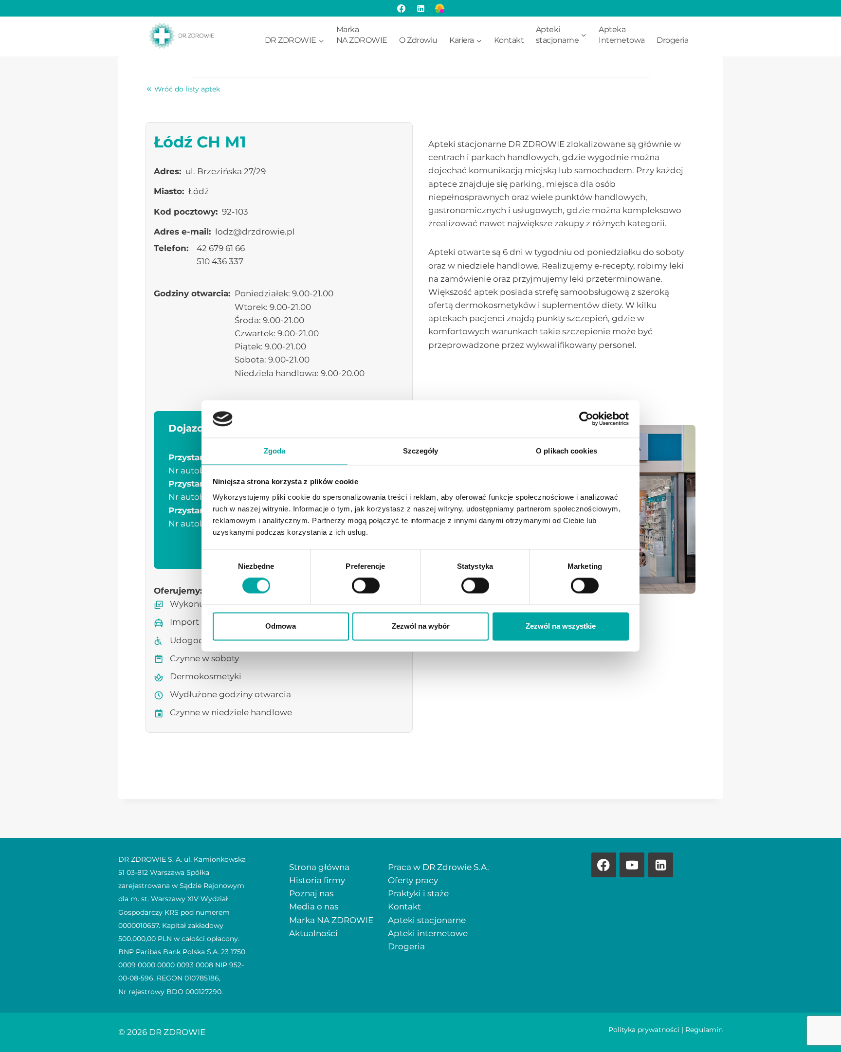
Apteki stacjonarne (427, 920)
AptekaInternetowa (622, 34)
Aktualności (313, 933)
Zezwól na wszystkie (561, 626)
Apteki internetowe (428, 933)
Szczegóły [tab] (421, 451)
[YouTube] (632, 864)
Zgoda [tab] (275, 451)
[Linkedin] (660, 864)
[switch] (366, 586)
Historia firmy (317, 880)
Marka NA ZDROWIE (331, 920)
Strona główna (319, 867)
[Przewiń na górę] (816, 1027)
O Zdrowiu (418, 40)
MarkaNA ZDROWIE (361, 34)
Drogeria (672, 40)
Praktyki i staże (418, 893)
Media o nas (313, 906)
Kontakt (509, 40)
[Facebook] (401, 8)
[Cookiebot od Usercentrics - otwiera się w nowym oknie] (586, 419)
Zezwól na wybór (421, 626)
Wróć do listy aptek (187, 89)
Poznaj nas (311, 893)
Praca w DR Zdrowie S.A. (438, 867)
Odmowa (280, 626)
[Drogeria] (439, 8)
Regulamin (704, 1029)
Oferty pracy (413, 880)
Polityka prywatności (643, 1029)
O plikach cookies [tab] (566, 451)
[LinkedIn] (420, 8)
